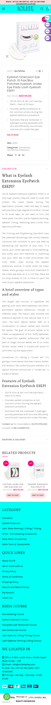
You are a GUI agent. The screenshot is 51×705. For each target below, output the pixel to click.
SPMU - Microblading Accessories (19, 533)
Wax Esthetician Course (14, 630)
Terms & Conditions (12, 576)
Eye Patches (19, 71)
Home (9, 71)
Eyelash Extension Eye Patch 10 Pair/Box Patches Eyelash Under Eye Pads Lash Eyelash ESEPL (37, 485)
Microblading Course (13, 614)
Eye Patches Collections (18, 150)
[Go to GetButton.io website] (6, 702)
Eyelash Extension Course (15, 619)
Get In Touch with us (12, 566)
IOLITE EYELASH (39, 424)
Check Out (7, 597)
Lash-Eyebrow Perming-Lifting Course (21, 640)
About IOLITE (8, 560)
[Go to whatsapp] (6, 696)
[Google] (23, 155)
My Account (8, 592)
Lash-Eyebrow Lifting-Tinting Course (21, 635)
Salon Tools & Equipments (16, 544)
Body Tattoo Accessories (14, 539)
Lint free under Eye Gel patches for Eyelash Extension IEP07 (13, 485)
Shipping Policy (10, 582)
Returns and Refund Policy (15, 587)
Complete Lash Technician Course (19, 624)
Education (7, 518)
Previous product (36, 71)
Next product (42, 71)
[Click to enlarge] (7, 56)
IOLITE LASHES (34, 697)
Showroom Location (25, 4)
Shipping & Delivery (14, 439)
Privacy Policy (9, 571)
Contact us (7, 424)
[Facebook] (15, 155)
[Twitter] (19, 155)
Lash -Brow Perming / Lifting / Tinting (21, 528)
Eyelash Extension (11, 523)
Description (9, 169)
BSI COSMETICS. (22, 428)
